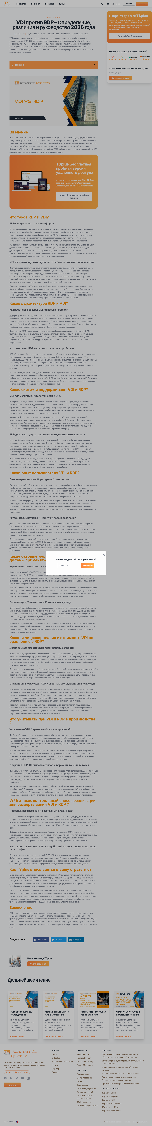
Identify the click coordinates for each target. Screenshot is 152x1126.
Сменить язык (87, 565)
